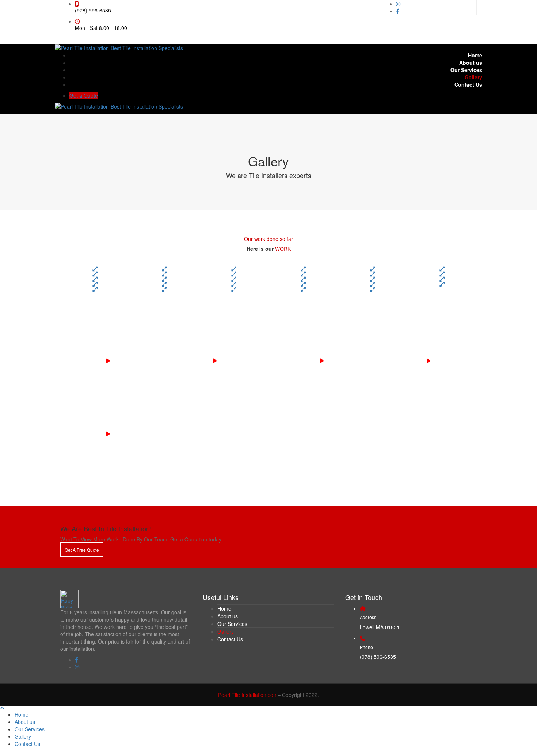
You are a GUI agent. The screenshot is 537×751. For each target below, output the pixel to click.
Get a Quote (83, 95)
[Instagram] (398, 3)
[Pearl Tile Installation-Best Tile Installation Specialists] (119, 47)
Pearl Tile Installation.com (248, 694)
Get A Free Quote (82, 550)
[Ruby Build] (69, 598)
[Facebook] (397, 11)
